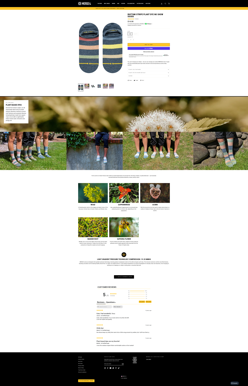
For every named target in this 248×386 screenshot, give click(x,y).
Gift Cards (80, 363)
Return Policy (81, 367)
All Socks (80, 357)
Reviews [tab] (101, 302)
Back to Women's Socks (124, 276)
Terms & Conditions (82, 372)
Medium (136, 33)
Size (129, 31)
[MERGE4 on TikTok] (118, 368)
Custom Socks (81, 359)
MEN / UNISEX (107, 3)
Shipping (129, 25)
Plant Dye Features (135, 69)
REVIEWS (123, 3)
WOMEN (113, 3)
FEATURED (100, 3)
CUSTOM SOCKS (140, 3)
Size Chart (80, 361)
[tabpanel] (124, 326)
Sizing (130, 75)
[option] (115, 8)
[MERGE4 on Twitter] (113, 368)
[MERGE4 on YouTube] (110, 368)
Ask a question (142, 301)
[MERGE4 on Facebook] (108, 368)
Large (130, 33)
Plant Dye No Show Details (137, 72)
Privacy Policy (81, 365)
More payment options (148, 51)
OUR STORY (148, 3)
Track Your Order (81, 370)
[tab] (111, 302)
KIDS (118, 3)
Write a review (148, 301)
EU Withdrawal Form (86, 380)
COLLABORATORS (131, 3)
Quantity (130, 37)
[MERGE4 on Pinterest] (116, 368)
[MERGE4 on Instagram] (105, 368)
